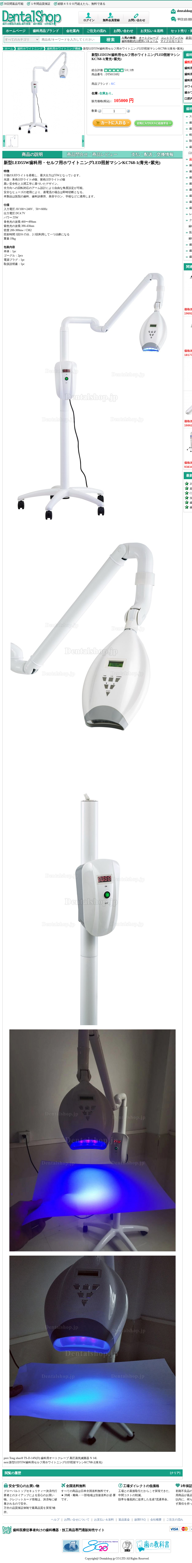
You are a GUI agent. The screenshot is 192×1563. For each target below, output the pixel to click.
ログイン (89, 20)
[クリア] (175, 1473)
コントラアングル (172, 37)
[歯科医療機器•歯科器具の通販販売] (32, 25)
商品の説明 (32, 154)
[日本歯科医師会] (101, 1552)
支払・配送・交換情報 (152, 154)
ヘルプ (55, 1519)
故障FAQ (140, 1519)
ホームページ (16, 31)
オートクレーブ (149, 37)
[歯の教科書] (154, 1552)
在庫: (95, 93)
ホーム (9, 48)
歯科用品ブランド (46, 31)
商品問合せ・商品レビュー (92, 154)
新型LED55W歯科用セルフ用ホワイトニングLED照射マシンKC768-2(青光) (55, 1462)
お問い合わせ (136, 20)
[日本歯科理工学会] (128, 1552)
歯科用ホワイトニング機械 (64, 48)
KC (113, 83)
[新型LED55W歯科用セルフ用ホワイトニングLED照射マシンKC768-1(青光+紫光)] (44, 93)
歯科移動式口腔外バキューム (140, 41)
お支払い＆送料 (151, 31)
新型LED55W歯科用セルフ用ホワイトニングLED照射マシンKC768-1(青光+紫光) (133, 48)
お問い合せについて (76, 1519)
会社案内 (72, 31)
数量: (95, 110)
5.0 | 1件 (129, 70)
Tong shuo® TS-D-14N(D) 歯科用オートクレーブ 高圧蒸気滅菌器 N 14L (53, 1458)
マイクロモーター (171, 41)
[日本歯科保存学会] (71, 1552)
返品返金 (124, 1519)
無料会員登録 (111, 20)
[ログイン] (89, 15)
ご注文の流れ (96, 31)
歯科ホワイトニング (30, 48)
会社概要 (156, 1519)
